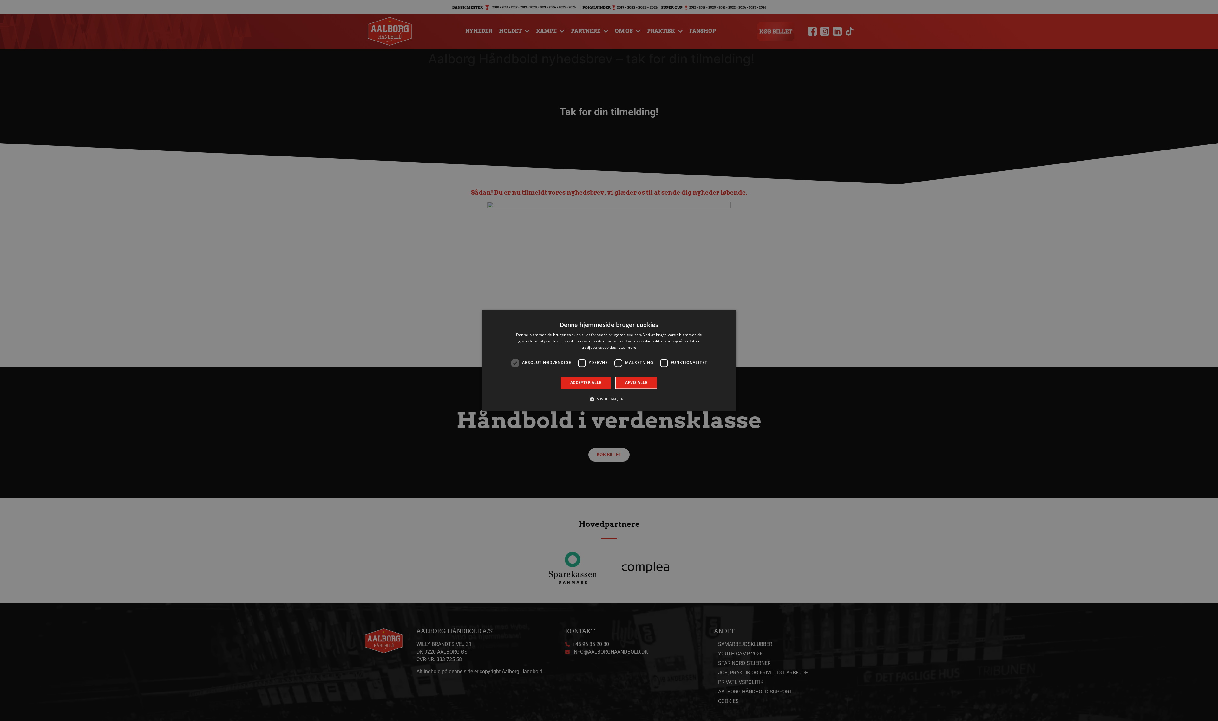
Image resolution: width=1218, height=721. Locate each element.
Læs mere (627, 347)
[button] (609, 399)
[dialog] (609, 360)
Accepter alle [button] (585, 382)
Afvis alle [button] (636, 382)
